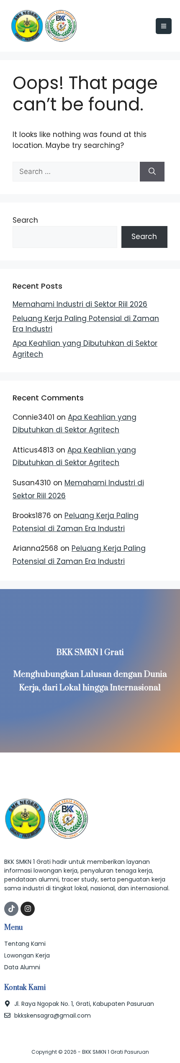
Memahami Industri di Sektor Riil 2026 (80, 304)
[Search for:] (76, 171)
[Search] (152, 172)
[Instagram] (28, 909)
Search (25, 220)
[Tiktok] (11, 909)
